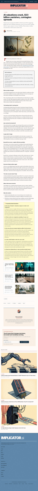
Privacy (26, 483)
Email (24, 303)
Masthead (6, 483)
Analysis (2, 454)
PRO (2, 450)
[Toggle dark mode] (24, 1)
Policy (2, 456)
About (2, 472)
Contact (2, 476)
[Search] (27, 1)
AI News (5, 12)
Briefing (2, 458)
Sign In (35, 1)
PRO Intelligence (4, 465)
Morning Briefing (4, 463)
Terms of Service (30, 483)
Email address (6, 340)
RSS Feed (2, 467)
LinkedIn (19, 303)
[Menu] (2, 1)
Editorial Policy (15, 483)
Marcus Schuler (9, 30)
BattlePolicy (10, 483)
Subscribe (31, 1)
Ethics (2, 474)
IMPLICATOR (19, 5)
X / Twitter (14, 303)
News (2, 452)
